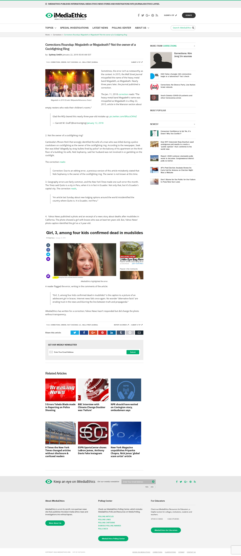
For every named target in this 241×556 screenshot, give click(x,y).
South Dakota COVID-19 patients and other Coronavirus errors (176, 96)
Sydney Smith (55, 54)
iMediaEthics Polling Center (113, 538)
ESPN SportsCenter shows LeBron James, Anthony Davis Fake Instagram (92, 450)
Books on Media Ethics (141, 552)
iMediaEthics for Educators (166, 530)
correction (123, 94)
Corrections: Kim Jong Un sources (183, 55)
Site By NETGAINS (79, 552)
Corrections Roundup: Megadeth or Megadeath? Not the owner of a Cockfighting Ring (95, 34)
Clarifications (170, 552)
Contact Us (191, 552)
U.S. (80, 62)
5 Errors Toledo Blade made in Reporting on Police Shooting (60, 407)
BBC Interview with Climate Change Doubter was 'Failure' (91, 407)
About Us (140, 27)
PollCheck (103, 529)
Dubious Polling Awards (109, 525)
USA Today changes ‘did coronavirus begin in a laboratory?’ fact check (176, 75)
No (152, 487)
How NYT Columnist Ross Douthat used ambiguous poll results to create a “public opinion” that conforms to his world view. (177, 145)
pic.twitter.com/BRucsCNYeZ (123, 116)
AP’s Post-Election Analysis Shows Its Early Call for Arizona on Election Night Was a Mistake (177, 170)
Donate (189, 15)
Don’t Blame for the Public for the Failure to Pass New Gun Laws (178, 180)
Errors (63, 62)
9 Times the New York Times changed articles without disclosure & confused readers (58, 452)
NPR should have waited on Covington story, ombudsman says (124, 407)
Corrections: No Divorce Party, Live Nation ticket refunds (178, 85)
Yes (146, 487)
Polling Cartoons (106, 522)
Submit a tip (136, 62)
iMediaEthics (66, 15)
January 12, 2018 (95, 123)
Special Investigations (74, 27)
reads (62, 161)
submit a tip (169, 15)
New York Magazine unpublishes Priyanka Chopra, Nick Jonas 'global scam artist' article (125, 452)
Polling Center (121, 27)
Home (47, 34)
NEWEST (154, 124)
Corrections (57, 34)
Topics (49, 27)
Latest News (100, 27)
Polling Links (104, 519)
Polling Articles (106, 516)
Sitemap (181, 552)
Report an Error (120, 325)
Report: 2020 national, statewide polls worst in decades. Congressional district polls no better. (177, 158)
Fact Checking (72, 62)
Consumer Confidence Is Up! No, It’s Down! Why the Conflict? (176, 132)
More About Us (55, 523)
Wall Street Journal (90, 62)
